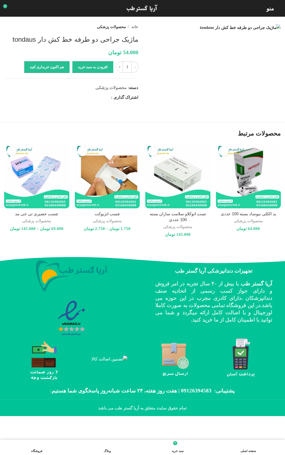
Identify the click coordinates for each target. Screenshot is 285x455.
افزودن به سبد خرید (93, 67)
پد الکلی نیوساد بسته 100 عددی (248, 213)
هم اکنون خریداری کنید (47, 67)
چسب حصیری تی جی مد (36, 213)
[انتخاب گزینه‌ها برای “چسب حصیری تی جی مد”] (12, 151)
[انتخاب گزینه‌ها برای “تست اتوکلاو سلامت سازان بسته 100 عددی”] (153, 151)
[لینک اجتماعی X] (100, 97)
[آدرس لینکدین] (87, 97)
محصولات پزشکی (111, 26)
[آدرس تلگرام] (81, 97)
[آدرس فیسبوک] (106, 97)
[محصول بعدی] (7, 26)
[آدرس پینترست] (93, 97)
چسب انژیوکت (107, 213)
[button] (224, 151)
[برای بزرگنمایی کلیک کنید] (271, 21)
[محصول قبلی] (18, 26)
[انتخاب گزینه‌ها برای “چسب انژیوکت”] (82, 151)
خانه (134, 26)
